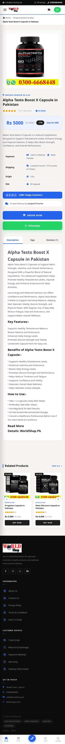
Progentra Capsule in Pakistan (15, 507)
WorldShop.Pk (30, 431)
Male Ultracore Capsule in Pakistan (48, 507)
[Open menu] (5, 10)
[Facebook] (5, 571)
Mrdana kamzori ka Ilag (23, 18)
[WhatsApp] (20, 571)
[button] (58, 499)
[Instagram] (13, 571)
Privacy (6, 730)
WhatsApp (41, 2)
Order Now (34, 215)
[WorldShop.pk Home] (13, 9)
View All (56, 466)
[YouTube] (27, 571)
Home (8, 18)
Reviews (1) (52, 240)
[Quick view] (28, 475)
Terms (13, 730)
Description (13, 240)
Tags (32, 240)
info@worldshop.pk (13, 2)
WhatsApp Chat (13, 702)
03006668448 (56, 2)
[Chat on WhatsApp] (57, 9)
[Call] (32, 738)
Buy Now (17, 523)
